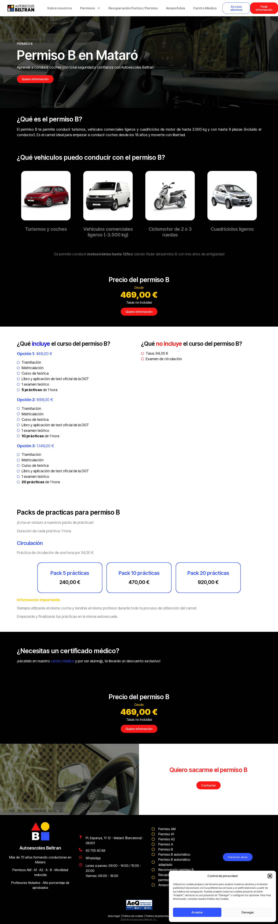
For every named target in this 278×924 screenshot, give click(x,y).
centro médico (62, 661)
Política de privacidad (158, 915)
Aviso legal (114, 915)
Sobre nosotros (59, 8)
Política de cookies (132, 915)
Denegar (248, 912)
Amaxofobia (175, 8)
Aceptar (197, 912)
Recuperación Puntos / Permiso (133, 8)
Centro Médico (205, 8)
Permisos (87, 8)
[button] (270, 876)
